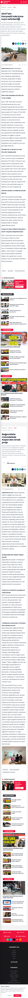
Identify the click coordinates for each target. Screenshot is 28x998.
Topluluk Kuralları (14, 977)
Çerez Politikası (14, 971)
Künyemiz (21, 932)
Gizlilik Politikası (22, 936)
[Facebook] (11, 939)
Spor (14, 958)
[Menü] (26, 2)
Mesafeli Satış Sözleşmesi (14, 982)
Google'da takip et (8, 65)
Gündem (14, 952)
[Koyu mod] (21, 2)
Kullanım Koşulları (14, 975)
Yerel (14, 956)
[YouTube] (17, 939)
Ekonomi (14, 954)
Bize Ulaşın (8, 932)
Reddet (10, 995)
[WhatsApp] (7, 939)
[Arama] (24, 2)
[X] (14, 939)
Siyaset (14, 950)
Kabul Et (17, 995)
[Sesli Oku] (19, 65)
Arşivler (8, 936)
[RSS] (20, 939)
